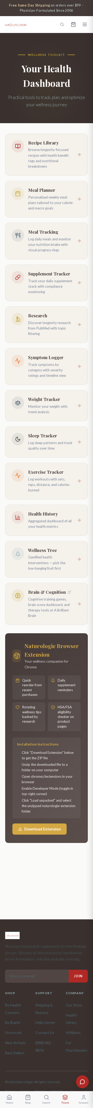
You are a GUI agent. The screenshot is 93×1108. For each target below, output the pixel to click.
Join (78, 976)
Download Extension (42, 829)
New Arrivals (15, 1042)
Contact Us (44, 1032)
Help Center (45, 1022)
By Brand (12, 1022)
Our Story (74, 1005)
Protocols (13, 1032)
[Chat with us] (82, 1081)
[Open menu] (85, 24)
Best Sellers (15, 1053)
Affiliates (73, 1032)
